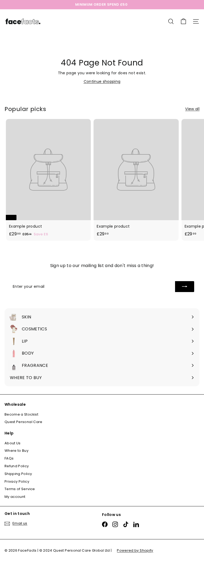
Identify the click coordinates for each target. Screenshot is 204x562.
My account (15, 496)
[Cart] (183, 21)
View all (192, 109)
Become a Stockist (21, 414)
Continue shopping (102, 81)
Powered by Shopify (135, 550)
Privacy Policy (17, 481)
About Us (13, 443)
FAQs (9, 458)
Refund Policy (17, 466)
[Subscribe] (184, 286)
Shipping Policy (18, 473)
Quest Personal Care (23, 421)
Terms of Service (20, 488)
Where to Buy (16, 450)
